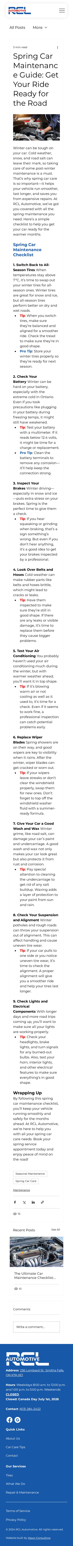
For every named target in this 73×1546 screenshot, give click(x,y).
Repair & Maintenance (22, 1492)
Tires (9, 1475)
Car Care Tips (15, 1447)
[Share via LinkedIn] (33, 1202)
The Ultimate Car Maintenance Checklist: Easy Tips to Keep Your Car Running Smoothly (34, 1276)
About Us (13, 1438)
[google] (17, 1419)
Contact (12, 1455)
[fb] (9, 1419)
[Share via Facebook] (15, 1202)
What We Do (15, 1484)
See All (55, 1229)
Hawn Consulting (39, 1538)
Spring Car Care (26, 1181)
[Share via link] (42, 1202)
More (37, 27)
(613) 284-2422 (30, 1409)
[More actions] (57, 47)
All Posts (17, 27)
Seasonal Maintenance (30, 1173)
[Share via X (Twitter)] (24, 1202)
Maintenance (21, 1190)
